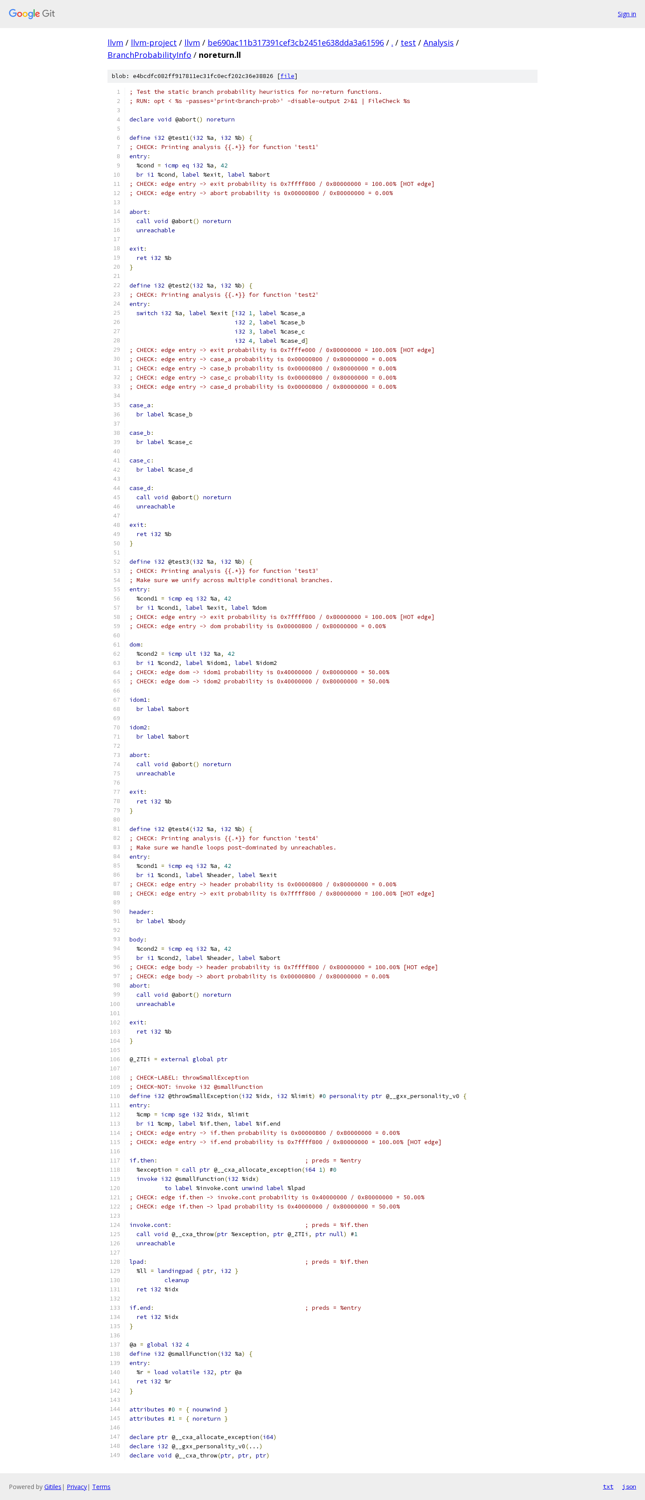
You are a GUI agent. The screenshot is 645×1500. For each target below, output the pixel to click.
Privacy (77, 1486)
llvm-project (154, 42)
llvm (115, 42)
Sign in (627, 14)
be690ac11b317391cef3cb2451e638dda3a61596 (296, 42)
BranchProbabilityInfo (149, 55)
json (629, 1486)
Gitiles (52, 1486)
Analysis (438, 42)
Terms (101, 1486)
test (408, 42)
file (287, 76)
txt (608, 1486)
